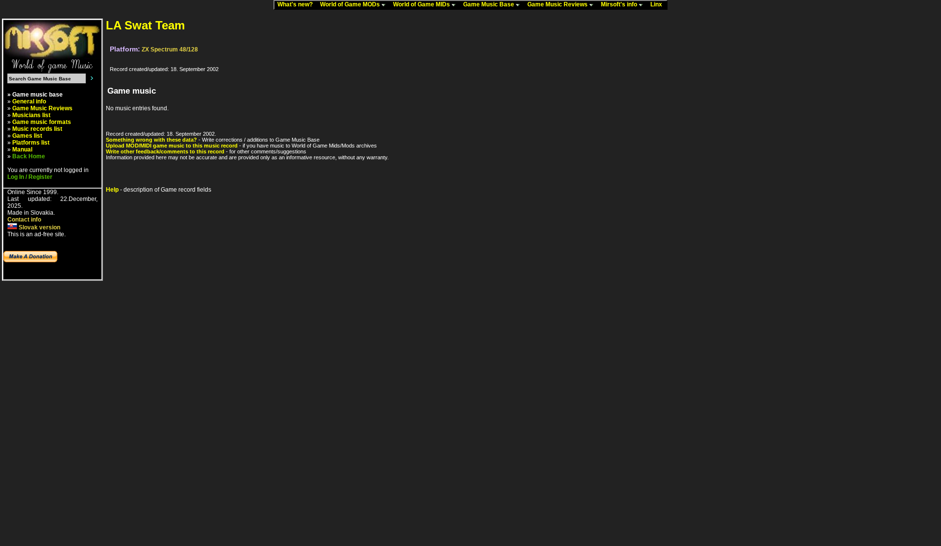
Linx (658, 4)
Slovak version (38, 227)
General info (29, 101)
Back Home (28, 156)
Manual (22, 149)
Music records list (37, 128)
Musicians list (31, 115)
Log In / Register (29, 177)
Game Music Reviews (558, 4)
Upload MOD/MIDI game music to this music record (172, 146)
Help (112, 189)
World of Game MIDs (422, 4)
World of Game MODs (350, 4)
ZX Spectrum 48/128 (170, 49)
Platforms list (31, 142)
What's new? (297, 4)
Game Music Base (489, 4)
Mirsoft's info (620, 4)
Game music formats (41, 122)
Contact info (24, 219)
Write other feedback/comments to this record (165, 151)
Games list (27, 135)
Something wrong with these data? (151, 140)
